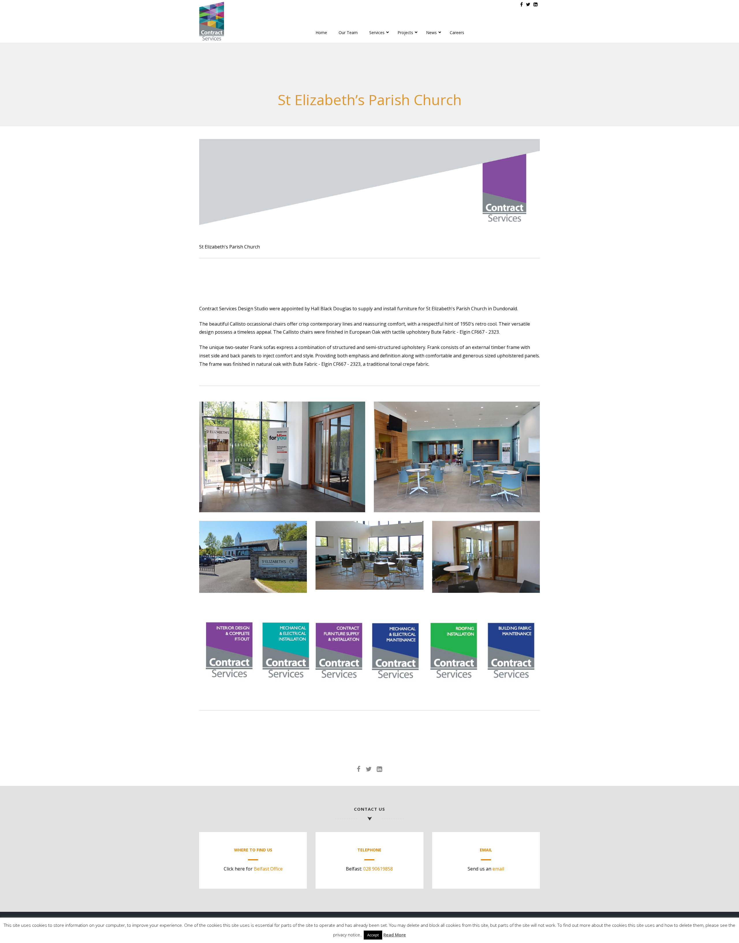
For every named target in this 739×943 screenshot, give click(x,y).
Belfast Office (268, 869)
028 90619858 (378, 869)
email (498, 869)
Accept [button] (373, 935)
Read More (394, 935)
